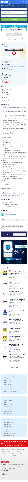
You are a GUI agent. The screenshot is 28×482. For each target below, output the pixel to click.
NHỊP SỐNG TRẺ (14, 450)
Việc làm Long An (7, 408)
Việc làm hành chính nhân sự (9, 433)
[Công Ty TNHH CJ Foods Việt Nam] (5, 294)
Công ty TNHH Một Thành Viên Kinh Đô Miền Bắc (16, 321)
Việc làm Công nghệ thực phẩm (10, 391)
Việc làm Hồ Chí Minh (7, 400)
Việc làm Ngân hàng (7, 384)
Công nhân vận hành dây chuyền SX (17, 310)
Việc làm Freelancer (7, 428)
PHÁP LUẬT (3, 456)
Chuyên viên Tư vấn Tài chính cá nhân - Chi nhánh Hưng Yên (17, 300)
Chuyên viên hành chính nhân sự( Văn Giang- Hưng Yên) (17, 272)
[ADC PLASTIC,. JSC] (5, 312)
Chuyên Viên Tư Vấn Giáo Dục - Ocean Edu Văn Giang (12, 227)
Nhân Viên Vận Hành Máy (15, 319)
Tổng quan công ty (11, 39)
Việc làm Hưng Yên (7, 413)
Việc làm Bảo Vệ (6, 382)
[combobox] (14, 9)
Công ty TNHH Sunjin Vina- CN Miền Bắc (17, 347)
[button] (23, 1)
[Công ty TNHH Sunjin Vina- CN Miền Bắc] (5, 346)
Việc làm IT (5, 429)
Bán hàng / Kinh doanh (9, 66)
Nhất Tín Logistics (13, 274)
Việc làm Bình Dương (7, 404)
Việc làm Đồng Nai (7, 406)
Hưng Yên (6, 46)
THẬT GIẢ (24, 453)
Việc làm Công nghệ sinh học (9, 387)
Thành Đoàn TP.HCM (5, 474)
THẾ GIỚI (3, 453)
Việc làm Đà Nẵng (7, 409)
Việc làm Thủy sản (7, 389)
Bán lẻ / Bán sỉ (17, 66)
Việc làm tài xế (6, 431)
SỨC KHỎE (19, 453)
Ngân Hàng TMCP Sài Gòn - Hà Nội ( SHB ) (16, 284)
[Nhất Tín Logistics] (5, 273)
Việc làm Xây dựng (7, 380)
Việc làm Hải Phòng (7, 411)
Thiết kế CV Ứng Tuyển (10, 214)
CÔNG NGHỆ (8, 451)
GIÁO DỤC (24, 449)
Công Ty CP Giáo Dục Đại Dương (14, 32)
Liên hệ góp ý (3, 477)
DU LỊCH (8, 456)
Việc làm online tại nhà (8, 422)
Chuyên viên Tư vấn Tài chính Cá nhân (17, 281)
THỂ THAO (19, 449)
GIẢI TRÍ (14, 455)
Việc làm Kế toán (7, 378)
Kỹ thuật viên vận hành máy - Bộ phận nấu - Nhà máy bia (17, 355)
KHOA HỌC (19, 451)
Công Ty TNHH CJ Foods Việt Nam (16, 293)
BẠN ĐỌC (24, 451)
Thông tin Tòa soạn (5, 473)
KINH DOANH (8, 449)
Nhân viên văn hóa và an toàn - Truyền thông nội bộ (16, 344)
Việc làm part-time (7, 424)
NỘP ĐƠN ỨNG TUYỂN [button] (14, 34)
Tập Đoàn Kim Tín (13, 330)
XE (8, 453)
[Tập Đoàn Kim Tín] (5, 331)
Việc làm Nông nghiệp (8, 386)
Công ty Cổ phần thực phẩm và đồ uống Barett (16, 358)
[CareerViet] (18, 445)
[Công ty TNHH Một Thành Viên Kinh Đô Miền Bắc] (5, 321)
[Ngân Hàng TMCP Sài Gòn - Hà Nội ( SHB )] (5, 283)
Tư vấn (22, 66)
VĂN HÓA (14, 453)
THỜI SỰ (3, 451)
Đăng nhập (24, 5)
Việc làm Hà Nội (6, 402)
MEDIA (3, 449)
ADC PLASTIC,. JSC (13, 313)
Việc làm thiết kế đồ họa (8, 435)
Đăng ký (19, 5)
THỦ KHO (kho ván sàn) (14, 328)
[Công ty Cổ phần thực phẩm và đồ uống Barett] (5, 357)
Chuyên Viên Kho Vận (14, 291)
